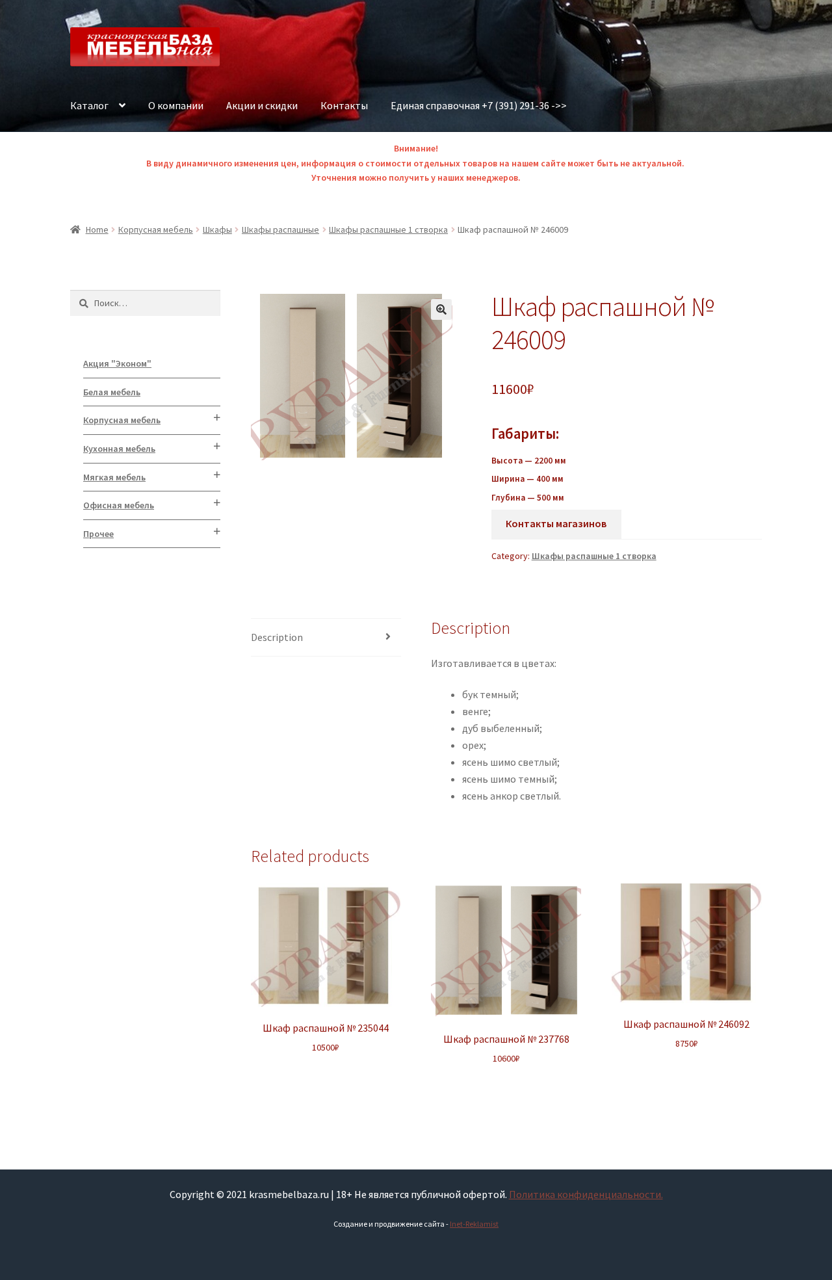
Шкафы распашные (280, 229)
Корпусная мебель (155, 229)
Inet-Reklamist (474, 1224)
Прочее (98, 534)
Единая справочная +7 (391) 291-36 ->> (479, 105)
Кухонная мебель (119, 448)
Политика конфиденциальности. (586, 1194)
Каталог (89, 105)
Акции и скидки (262, 105)
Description (277, 637)
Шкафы (217, 229)
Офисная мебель (118, 505)
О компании (175, 105)
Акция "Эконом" (117, 363)
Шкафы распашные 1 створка (388, 229)
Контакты (344, 105)
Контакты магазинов (556, 523)
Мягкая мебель (114, 477)
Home (97, 229)
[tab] (326, 638)
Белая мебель (111, 392)
